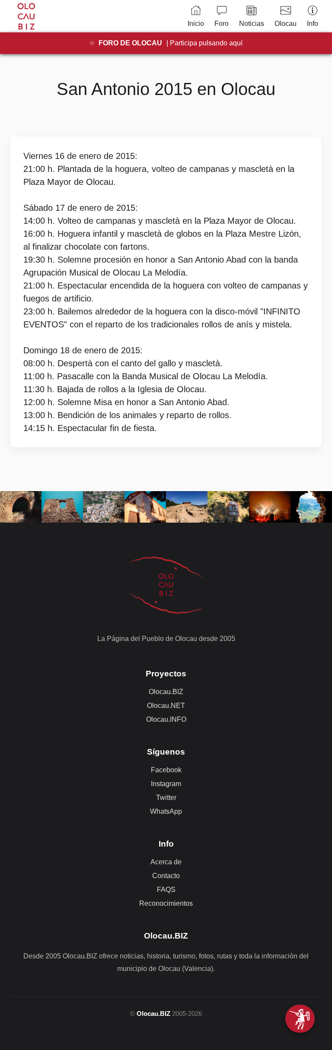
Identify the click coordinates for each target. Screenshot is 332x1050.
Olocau (286, 23)
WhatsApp (166, 811)
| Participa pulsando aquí (171, 43)
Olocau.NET (166, 705)
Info (312, 23)
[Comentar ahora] (300, 1019)
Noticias (251, 23)
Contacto (166, 875)
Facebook (166, 770)
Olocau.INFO (166, 719)
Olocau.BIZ (166, 691)
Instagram (166, 783)
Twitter (166, 797)
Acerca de (166, 862)
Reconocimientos (166, 903)
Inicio (196, 23)
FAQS (166, 889)
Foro (221, 23)
